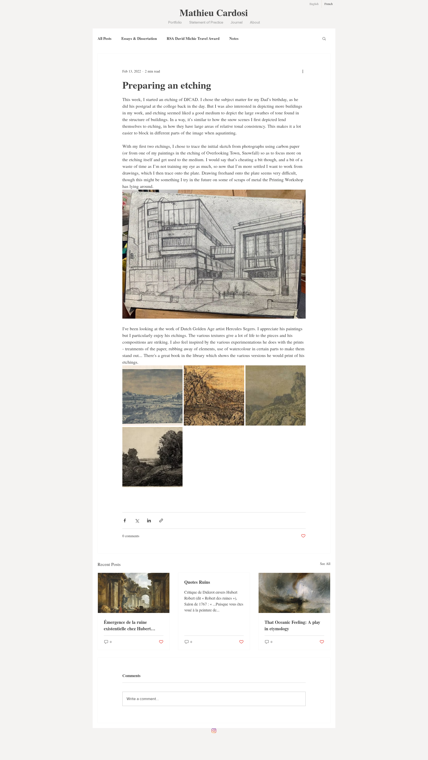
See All (325, 563)
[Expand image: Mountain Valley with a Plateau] (275, 395)
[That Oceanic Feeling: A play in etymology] (294, 593)
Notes (234, 38)
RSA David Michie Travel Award (193, 38)
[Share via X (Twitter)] (136, 520)
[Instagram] (214, 730)
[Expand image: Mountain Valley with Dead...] (214, 395)
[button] (324, 38)
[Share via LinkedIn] (149, 520)
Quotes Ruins (197, 582)
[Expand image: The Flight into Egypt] (152, 457)
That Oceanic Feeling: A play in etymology (292, 625)
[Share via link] (161, 520)
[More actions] (303, 71)
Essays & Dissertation (139, 38)
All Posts (104, 38)
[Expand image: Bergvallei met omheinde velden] (152, 395)
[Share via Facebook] (124, 520)
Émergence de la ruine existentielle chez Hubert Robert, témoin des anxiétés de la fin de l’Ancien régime (133, 625)
